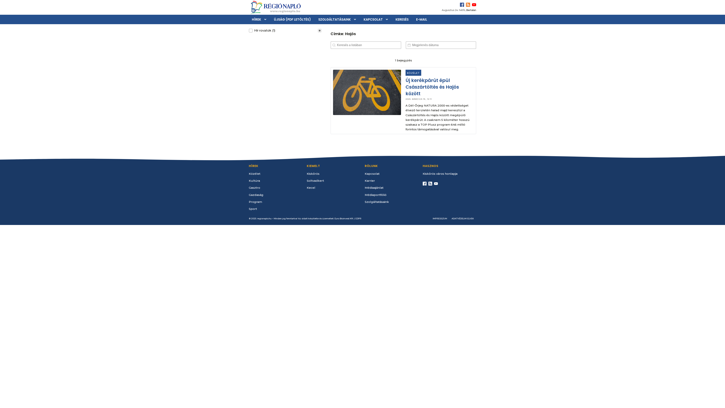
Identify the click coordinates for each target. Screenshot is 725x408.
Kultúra (254, 180)
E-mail (421, 19)
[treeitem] (285, 30)
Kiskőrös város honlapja (440, 173)
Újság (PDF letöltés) (292, 19)
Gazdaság (256, 195)
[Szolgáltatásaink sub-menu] (356, 19)
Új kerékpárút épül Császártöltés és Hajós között (432, 87)
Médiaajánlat (374, 187)
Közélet (413, 73)
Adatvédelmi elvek (463, 218)
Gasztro (254, 187)
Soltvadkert (315, 180)
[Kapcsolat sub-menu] (387, 19)
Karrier (370, 180)
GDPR (358, 218)
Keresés (402, 19)
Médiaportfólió (375, 195)
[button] (285, 30)
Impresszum (440, 218)
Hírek (256, 19)
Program (255, 202)
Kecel (311, 187)
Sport (253, 209)
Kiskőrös (313, 173)
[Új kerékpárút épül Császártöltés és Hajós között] (367, 92)
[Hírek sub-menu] (266, 19)
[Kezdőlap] (275, 7)
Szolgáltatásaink (334, 19)
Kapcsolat (373, 19)
